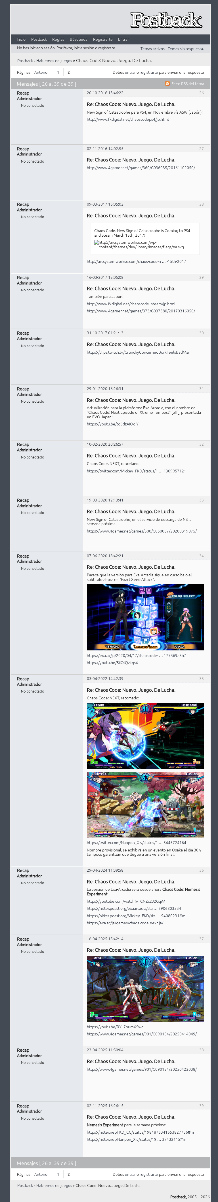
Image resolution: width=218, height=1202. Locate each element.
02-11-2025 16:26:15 (105, 1105)
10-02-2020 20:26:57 (105, 444)
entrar (130, 72)
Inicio (21, 39)
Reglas (58, 39)
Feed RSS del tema (187, 83)
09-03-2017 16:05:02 (105, 204)
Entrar (123, 39)
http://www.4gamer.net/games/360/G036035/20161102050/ (141, 167)
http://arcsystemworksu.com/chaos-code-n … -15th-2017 (136, 261)
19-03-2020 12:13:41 (105, 500)
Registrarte (103, 39)
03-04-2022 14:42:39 (105, 678)
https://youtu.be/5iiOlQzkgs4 (112, 662)
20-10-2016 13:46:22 (105, 92)
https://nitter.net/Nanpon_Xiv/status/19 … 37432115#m (136, 1139)
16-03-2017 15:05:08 (105, 277)
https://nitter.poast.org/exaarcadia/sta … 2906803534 (134, 908)
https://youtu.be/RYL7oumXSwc (115, 1026)
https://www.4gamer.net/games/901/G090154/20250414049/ (142, 1034)
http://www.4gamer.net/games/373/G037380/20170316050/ (141, 311)
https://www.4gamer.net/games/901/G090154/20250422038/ (142, 1069)
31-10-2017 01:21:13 (105, 332)
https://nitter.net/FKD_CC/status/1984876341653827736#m (140, 1132)
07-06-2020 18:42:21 (105, 555)
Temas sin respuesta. (186, 48)
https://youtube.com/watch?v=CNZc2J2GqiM (126, 901)
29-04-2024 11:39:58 (105, 870)
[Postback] (166, 20)
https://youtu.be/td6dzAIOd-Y (113, 424)
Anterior (41, 72)
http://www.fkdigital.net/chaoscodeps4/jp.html (128, 119)
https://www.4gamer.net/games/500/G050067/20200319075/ (142, 531)
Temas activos (153, 48)
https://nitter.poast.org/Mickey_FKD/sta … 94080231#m (136, 915)
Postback (39, 39)
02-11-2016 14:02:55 (105, 148)
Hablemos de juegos (54, 60)
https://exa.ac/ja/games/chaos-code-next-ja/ (125, 922)
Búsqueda (78, 39)
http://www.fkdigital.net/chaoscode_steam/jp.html (131, 303)
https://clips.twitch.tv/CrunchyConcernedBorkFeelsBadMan (138, 352)
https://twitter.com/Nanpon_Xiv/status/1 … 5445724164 (136, 842)
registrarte (149, 72)
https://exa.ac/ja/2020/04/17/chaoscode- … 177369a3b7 (136, 655)
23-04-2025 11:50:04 (105, 1049)
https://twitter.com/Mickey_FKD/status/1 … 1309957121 (136, 471)
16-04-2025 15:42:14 (105, 938)
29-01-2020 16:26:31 (105, 388)
